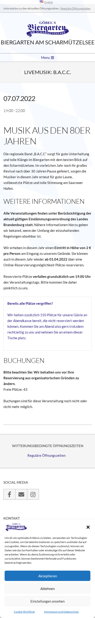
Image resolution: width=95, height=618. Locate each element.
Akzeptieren (47, 576)
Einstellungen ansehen (47, 601)
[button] (88, 527)
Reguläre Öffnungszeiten (75, 8)
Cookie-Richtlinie (24, 611)
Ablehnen (47, 588)
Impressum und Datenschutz (61, 611)
